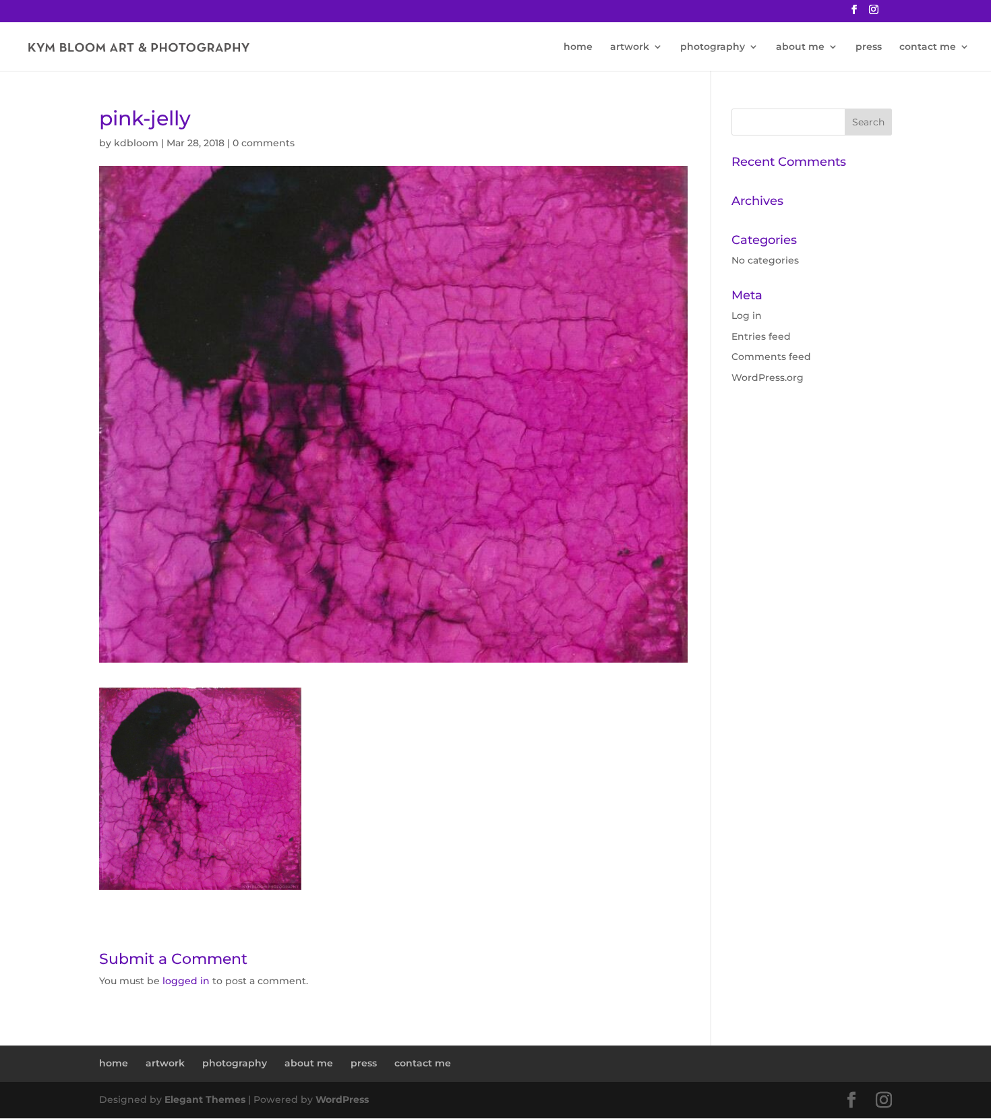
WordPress (342, 1099)
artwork (629, 47)
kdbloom (136, 143)
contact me (927, 47)
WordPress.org (767, 377)
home (578, 47)
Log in (746, 315)
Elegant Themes (204, 1099)
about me (800, 47)
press (868, 47)
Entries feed (761, 336)
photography (712, 47)
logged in (186, 981)
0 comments (264, 143)
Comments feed (771, 357)
